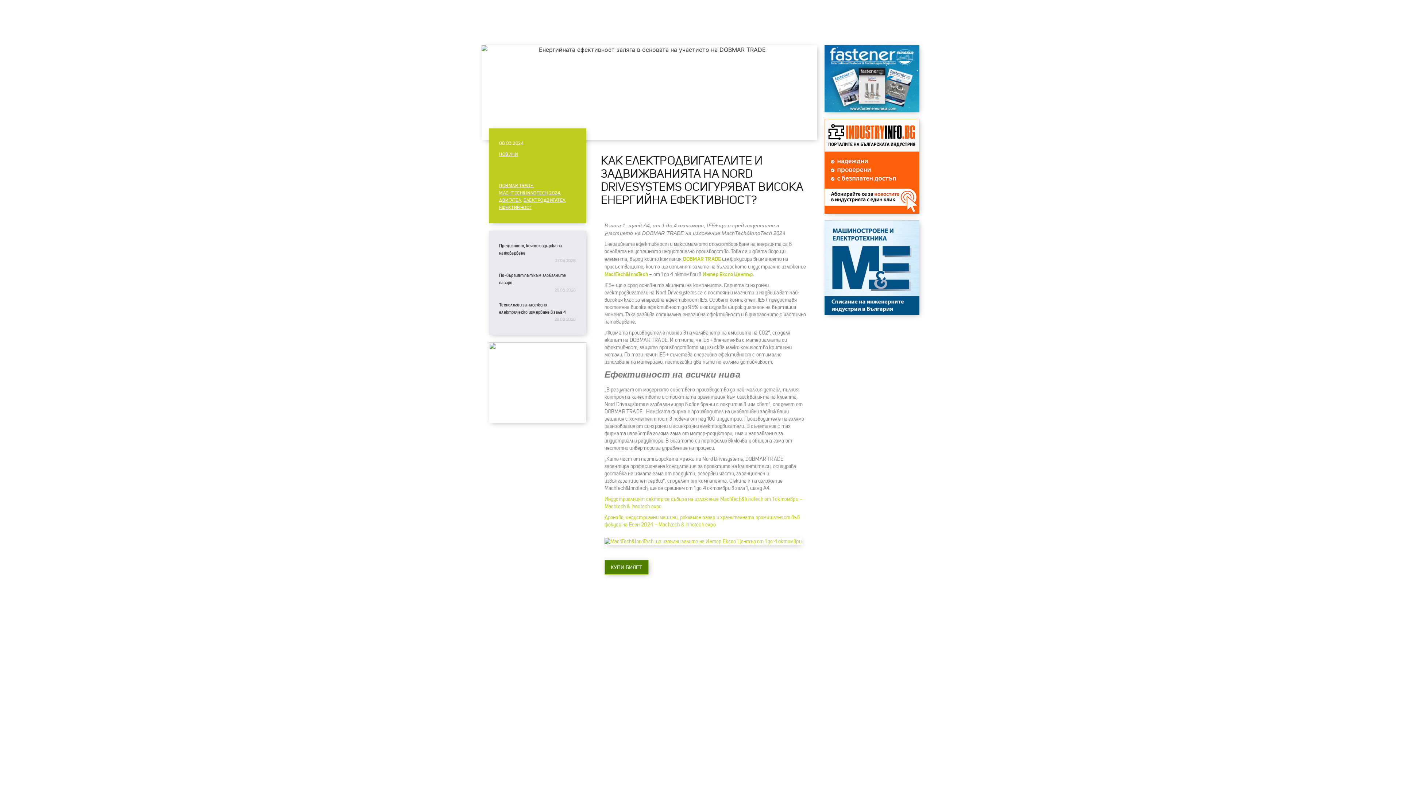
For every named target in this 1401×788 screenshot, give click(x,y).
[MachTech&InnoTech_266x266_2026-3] (872, 212)
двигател (510, 200)
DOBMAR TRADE (516, 186)
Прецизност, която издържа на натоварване (530, 249)
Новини (508, 154)
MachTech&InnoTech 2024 (529, 193)
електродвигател (545, 200)
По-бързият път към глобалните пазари (532, 279)
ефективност (515, 208)
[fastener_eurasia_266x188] (872, 110)
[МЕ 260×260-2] (872, 313)
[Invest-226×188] (537, 421)
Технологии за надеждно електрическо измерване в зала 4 (532, 308)
